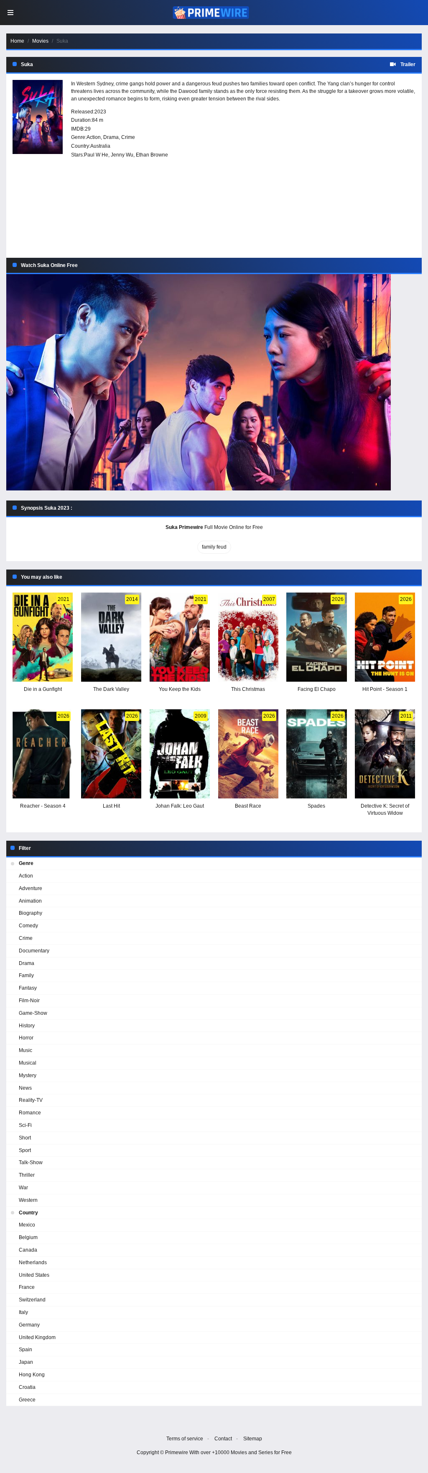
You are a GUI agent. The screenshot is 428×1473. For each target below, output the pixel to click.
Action (94, 137)
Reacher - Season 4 (43, 806)
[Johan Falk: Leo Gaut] (180, 753)
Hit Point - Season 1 (385, 689)
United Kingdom (37, 1337)
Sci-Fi (25, 1125)
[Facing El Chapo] (316, 637)
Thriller (27, 1175)
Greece (27, 1400)
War (23, 1188)
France (27, 1287)
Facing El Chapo (317, 689)
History (27, 1026)
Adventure (30, 888)
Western (28, 1200)
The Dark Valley (111, 689)
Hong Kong (32, 1375)
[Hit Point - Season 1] (385, 637)
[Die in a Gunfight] (43, 637)
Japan (26, 1362)
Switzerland (32, 1300)
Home (17, 41)
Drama (111, 137)
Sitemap (252, 1439)
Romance (30, 1113)
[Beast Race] (248, 753)
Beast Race (248, 806)
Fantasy (28, 988)
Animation (30, 901)
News (25, 1088)
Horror (26, 1038)
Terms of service (184, 1439)
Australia (100, 146)
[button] (214, 382)
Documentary (34, 951)
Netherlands (33, 1262)
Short (25, 1138)
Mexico (27, 1225)
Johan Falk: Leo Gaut (179, 806)
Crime (128, 137)
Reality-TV (31, 1100)
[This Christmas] (248, 637)
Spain (25, 1349)
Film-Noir (29, 1000)
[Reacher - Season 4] (43, 753)
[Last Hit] (111, 753)
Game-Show (33, 1013)
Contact (223, 1439)
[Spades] (316, 753)
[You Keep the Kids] (180, 637)
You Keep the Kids (180, 689)
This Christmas (248, 689)
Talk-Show (31, 1162)
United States (34, 1275)
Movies (40, 41)
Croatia (27, 1387)
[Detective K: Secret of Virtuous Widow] (385, 753)
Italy (23, 1312)
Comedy (28, 926)
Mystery (27, 1075)
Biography (30, 913)
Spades (316, 806)
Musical (27, 1063)
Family (26, 975)
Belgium (28, 1237)
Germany (29, 1325)
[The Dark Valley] (111, 637)
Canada (28, 1250)
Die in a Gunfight (43, 689)
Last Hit (111, 806)
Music (25, 1050)
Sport (25, 1150)
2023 (100, 112)
